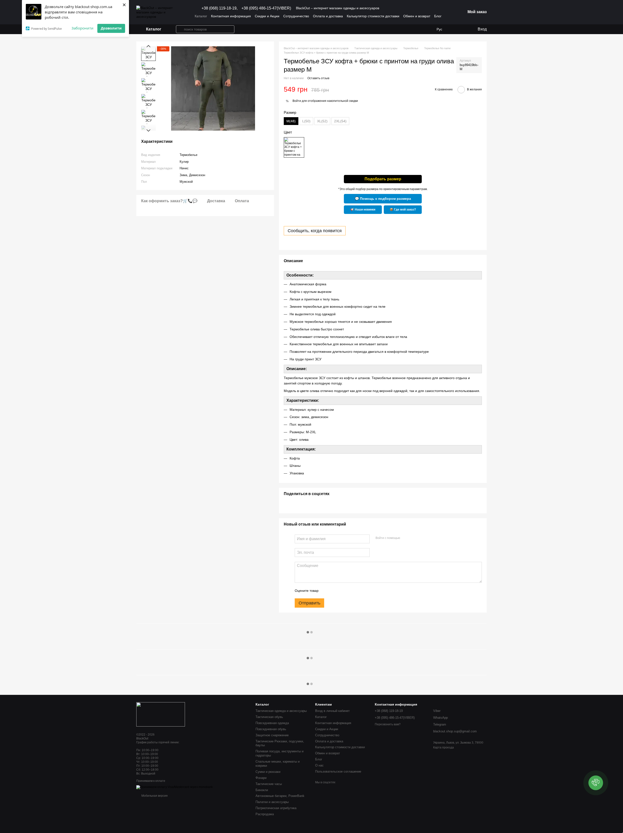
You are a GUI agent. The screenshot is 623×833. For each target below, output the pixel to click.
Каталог (201, 16)
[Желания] (453, 29)
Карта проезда (443, 747)
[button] (595, 783)
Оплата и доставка (328, 16)
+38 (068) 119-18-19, (220, 8)
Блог (437, 16)
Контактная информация (231, 16)
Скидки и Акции (267, 16)
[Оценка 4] (350, 591)
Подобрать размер (383, 179)
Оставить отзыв (318, 78)
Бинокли (262, 790)
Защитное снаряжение (272, 735)
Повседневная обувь (271, 729)
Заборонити (82, 28)
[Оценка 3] (342, 591)
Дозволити (111, 28)
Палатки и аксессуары (272, 802)
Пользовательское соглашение (338, 771)
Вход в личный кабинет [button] (332, 711)
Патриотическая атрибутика (276, 808)
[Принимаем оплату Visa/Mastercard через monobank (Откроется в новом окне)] (174, 787)
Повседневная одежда (272, 723)
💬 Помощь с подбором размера (383, 199)
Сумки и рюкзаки (268, 772)
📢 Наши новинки (362, 209)
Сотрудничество (296, 16)
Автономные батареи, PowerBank (280, 796)
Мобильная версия (154, 795)
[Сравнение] (463, 29)
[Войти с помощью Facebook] (405, 538)
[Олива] (294, 147)
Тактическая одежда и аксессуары (281, 711)
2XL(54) (340, 121)
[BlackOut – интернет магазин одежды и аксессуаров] (160, 714)
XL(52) (322, 121)
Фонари (261, 778)
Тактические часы (269, 784)
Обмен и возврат (416, 16)
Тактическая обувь (269, 717)
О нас (319, 765)
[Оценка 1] (326, 591)
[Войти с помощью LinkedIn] (421, 538)
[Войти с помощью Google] (413, 538)
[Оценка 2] (334, 591)
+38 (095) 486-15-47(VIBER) (266, 8)
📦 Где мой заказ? (403, 209)
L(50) (306, 121)
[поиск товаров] (180, 29)
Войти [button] (297, 101)
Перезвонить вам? (388, 724)
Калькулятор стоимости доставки (373, 16)
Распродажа (265, 814)
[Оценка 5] (358, 591)
